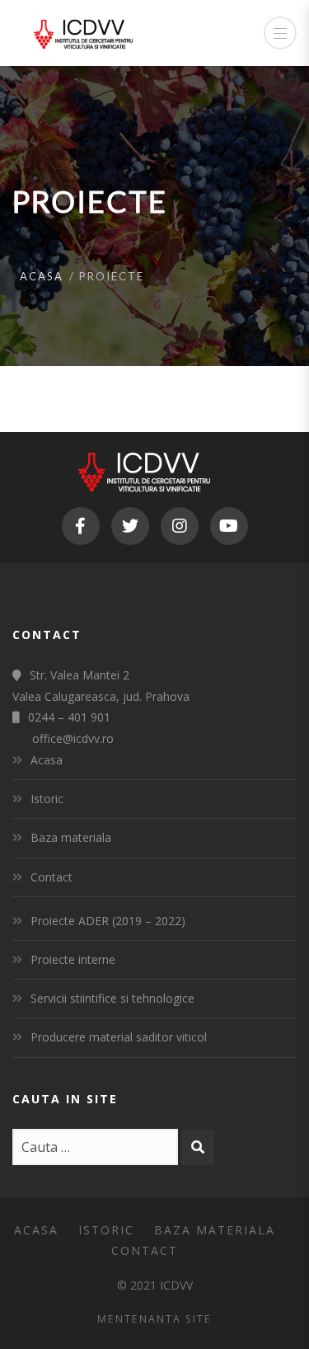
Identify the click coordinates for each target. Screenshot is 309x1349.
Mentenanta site (154, 1319)
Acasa (41, 276)
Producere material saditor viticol (118, 1037)
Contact (51, 877)
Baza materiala (70, 837)
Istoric (46, 798)
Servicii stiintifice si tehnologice (112, 998)
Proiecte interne (72, 959)
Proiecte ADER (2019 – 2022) (107, 920)
